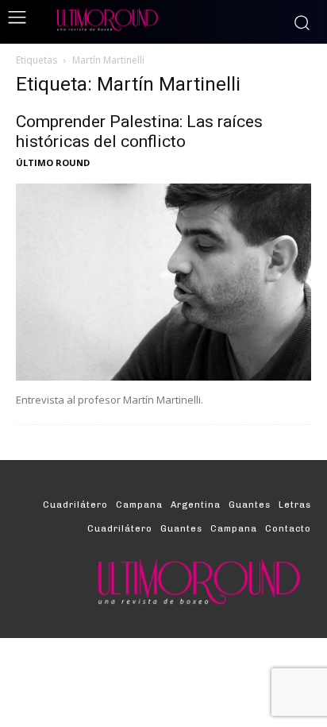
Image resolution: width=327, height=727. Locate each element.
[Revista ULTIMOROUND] (163, 19)
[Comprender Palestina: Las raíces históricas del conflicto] (163, 282)
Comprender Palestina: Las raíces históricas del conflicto (139, 131)
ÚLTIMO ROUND (53, 162)
